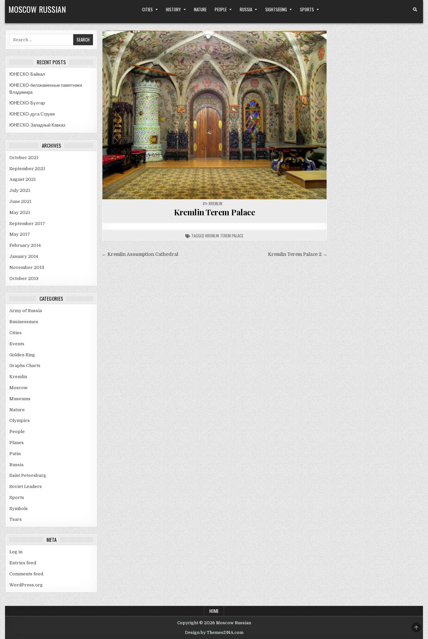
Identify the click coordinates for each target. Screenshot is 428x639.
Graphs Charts (24, 365)
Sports (307, 9)
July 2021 (19, 190)
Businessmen (23, 321)
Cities (147, 9)
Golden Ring (22, 354)
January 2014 (23, 256)
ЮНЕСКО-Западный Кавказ (37, 125)
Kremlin (215, 203)
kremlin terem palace (224, 235)
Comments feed (26, 573)
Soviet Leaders (25, 486)
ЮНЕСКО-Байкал (27, 74)
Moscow (18, 387)
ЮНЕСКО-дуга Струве (32, 114)
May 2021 (19, 212)
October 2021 (23, 157)
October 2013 (23, 278)
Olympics (19, 420)
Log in (15, 551)
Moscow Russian (37, 9)
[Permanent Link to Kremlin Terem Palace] (214, 114)
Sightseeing (276, 9)
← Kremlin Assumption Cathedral (140, 254)
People (221, 9)
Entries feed (22, 562)
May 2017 (19, 234)
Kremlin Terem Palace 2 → (297, 254)
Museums (19, 398)
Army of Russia (25, 310)
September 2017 (27, 223)
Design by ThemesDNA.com (214, 632)
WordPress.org (26, 584)
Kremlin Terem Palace (214, 212)
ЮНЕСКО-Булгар (27, 102)
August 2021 (22, 179)
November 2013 (26, 267)
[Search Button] (415, 9)
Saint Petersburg (27, 475)
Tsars (15, 519)
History (173, 9)
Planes (16, 442)
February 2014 (25, 245)
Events (16, 343)
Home (214, 611)
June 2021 (20, 201)
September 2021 (27, 168)
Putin (15, 453)
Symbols (18, 508)
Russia (246, 9)
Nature (200, 9)
